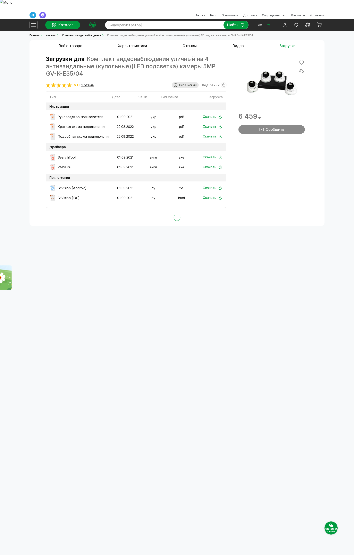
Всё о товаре (70, 46)
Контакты (298, 15)
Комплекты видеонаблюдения (81, 35)
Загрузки (287, 46)
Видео (238, 46)
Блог (213, 15)
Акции (200, 15)
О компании (230, 15)
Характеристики (132, 46)
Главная (35, 35)
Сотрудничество (274, 15)
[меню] (34, 25)
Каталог (51, 35)
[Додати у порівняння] (301, 71)
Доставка (250, 15)
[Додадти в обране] (301, 62)
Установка (317, 15)
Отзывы (190, 46)
